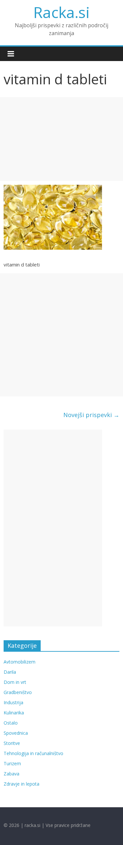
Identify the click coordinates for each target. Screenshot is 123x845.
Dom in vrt (15, 682)
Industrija (13, 702)
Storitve (12, 743)
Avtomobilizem (19, 662)
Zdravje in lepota (21, 784)
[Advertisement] (61, 139)
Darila (10, 672)
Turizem (12, 763)
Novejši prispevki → (91, 415)
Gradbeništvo (18, 692)
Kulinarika (14, 712)
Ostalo (11, 723)
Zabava (11, 774)
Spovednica (16, 733)
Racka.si (61, 12)
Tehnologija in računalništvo (33, 753)
